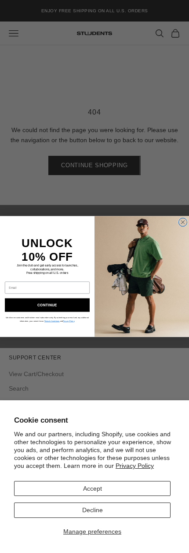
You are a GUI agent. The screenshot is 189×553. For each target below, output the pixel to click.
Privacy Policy (135, 465)
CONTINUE (47, 305)
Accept (92, 488)
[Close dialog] (182, 222)
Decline (92, 510)
